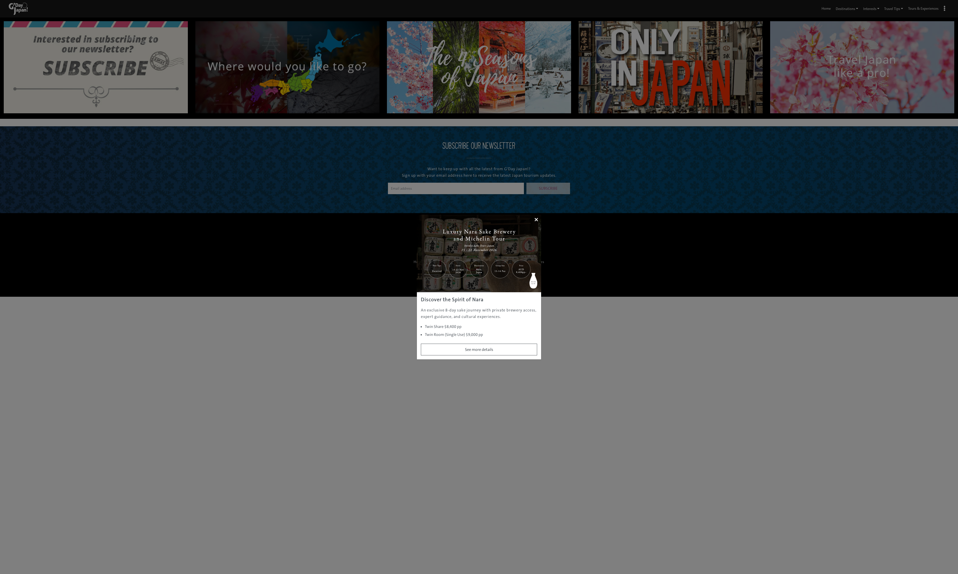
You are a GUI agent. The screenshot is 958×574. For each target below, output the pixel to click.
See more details (479, 349)
